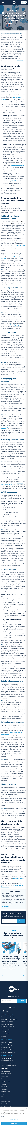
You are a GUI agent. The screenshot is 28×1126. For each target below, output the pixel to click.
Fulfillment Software (6, 1042)
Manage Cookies (14, 1119)
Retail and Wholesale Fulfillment (9, 1019)
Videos (3, 1094)
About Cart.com (5, 1082)
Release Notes (5, 1104)
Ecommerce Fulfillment (7, 1021)
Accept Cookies (14, 1123)
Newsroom (4, 1086)
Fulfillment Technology (7, 1024)
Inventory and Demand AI (8, 1052)
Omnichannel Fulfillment (7, 1017)
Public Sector (4, 1076)
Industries (4, 1068)
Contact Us (4, 1089)
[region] (14, 1116)
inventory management (17, 165)
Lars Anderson (18, 24)
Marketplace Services (7, 1060)
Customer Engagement (7, 1063)
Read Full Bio (5, 906)
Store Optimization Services (8, 1065)
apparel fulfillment (18, 878)
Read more (4, 976)
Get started (24, 2)
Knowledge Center (6, 1106)
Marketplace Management (8, 1045)
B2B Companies (5, 1071)
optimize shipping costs (15, 325)
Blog (2, 1096)
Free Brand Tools (5, 1101)
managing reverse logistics (11, 180)
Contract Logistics (6, 1034)
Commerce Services (6, 1055)
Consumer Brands (6, 1073)
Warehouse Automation (7, 1026)
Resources (4, 1079)
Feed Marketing (5, 1047)
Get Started (21, 1000)
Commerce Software (6, 1040)
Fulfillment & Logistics (7, 1014)
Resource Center (5, 1091)
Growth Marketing (6, 1058)
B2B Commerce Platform (7, 1050)
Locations (3, 1036)
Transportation (5, 1031)
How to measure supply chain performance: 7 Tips (11, 958)
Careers (3, 1084)
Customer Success (6, 1029)
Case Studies (4, 1099)
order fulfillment (20, 245)
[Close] (26, 1108)
